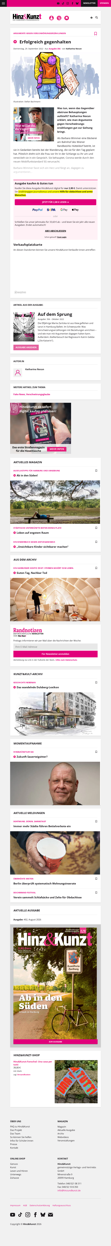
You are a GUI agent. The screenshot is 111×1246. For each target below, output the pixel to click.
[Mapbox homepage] (20, 292)
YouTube (58, 3)
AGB (25, 1205)
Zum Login (61, 237)
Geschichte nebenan (24, 682)
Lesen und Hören (19, 1170)
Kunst (13, 1167)
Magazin (62, 1126)
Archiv (61, 1133)
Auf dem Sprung (55, 314)
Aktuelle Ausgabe (66, 1130)
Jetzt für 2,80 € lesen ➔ (55, 202)
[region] (55, 274)
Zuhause (14, 1177)
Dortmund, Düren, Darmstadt (29, 821)
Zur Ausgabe (55, 1041)
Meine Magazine (59, 18)
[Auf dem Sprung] (25, 326)
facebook (72, 3)
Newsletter (89, 3)
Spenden (104, 3)
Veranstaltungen (66, 1140)
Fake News (19, 394)
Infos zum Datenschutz (66, 660)
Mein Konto (51, 18)
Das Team (15, 1133)
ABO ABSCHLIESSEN (55, 230)
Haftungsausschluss (62, 1205)
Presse (13, 1144)
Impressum (15, 1205)
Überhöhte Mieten (23, 878)
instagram (67, 3)
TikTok (63, 3)
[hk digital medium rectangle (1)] (40, 452)
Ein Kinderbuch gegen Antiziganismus (34, 542)
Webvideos (63, 1137)
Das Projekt (16, 1130)
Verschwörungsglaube (38, 394)
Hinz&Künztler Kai (23, 752)
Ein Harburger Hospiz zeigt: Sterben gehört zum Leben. (43, 568)
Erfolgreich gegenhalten (44, 42)
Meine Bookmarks (66, 18)
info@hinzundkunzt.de (69, 1190)
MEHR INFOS (34, 138)
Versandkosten (23, 1074)
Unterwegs (15, 1174)
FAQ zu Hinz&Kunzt (20, 1126)
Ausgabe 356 (55, 48)
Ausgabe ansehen (26, 347)
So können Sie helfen (20, 1137)
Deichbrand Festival (24, 892)
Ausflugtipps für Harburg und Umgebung (36, 470)
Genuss (14, 1163)
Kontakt (14, 1147)
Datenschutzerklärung (40, 1205)
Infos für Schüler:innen (21, 1140)
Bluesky (77, 3)
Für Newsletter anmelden (55, 653)
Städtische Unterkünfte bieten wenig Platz (37, 528)
